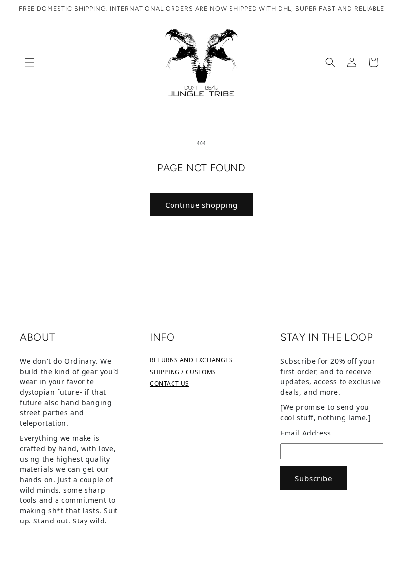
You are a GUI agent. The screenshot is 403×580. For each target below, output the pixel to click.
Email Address (305, 432)
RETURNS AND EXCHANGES (191, 360)
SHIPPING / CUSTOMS (183, 372)
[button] (29, 62)
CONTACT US (169, 383)
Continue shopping (201, 205)
